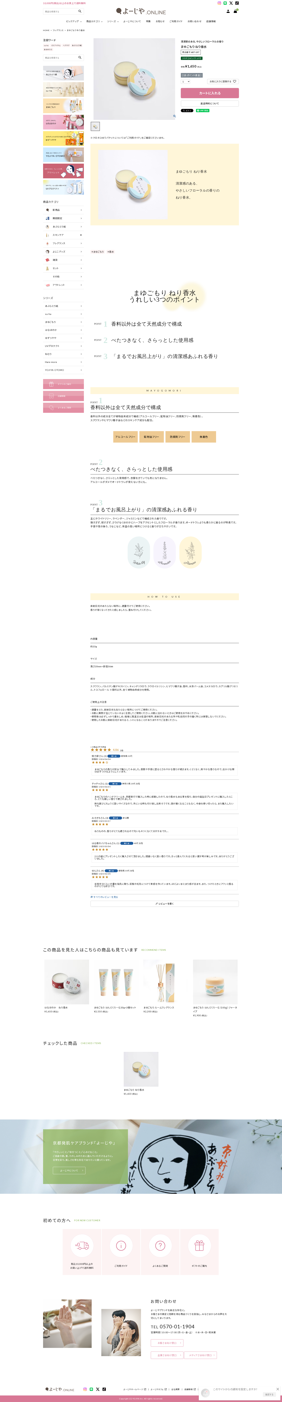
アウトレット (59, 285)
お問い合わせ (194, 21)
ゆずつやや (50, 338)
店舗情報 (211, 21)
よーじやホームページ (133, 1389)
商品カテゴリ (93, 21)
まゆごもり (50, 322)
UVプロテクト (52, 346)
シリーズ (111, 21)
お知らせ (160, 21)
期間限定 (57, 218)
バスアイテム (56, 45)
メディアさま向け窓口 (200, 1355)
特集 (148, 21)
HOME (46, 30)
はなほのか (51, 330)
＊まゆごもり (97, 251)
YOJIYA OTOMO (54, 370)
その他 (56, 276)
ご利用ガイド (176, 21)
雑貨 (55, 260)
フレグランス (58, 30)
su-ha (46, 45)
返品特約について (210, 103)
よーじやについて (132, 21)
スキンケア (58, 235)
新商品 (56, 210)
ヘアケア (66, 45)
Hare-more (51, 362)
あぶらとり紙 (77, 45)
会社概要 (175, 1389)
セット (56, 268)
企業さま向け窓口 (167, 1355)
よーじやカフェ (157, 1389)
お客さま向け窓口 (167, 1343)
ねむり (48, 354)
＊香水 (110, 251)
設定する (269, 1394)
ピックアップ (72, 21)
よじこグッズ (59, 251)
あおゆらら (48, 49)
